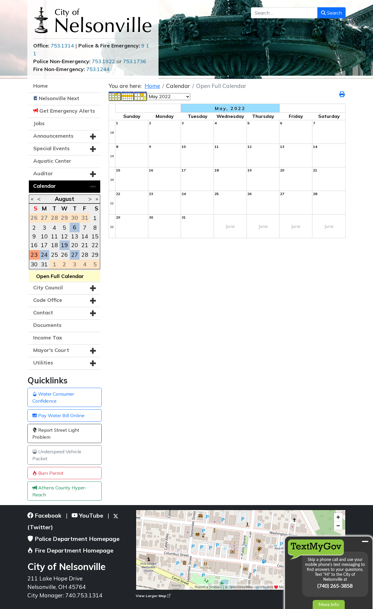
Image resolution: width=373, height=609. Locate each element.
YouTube (90, 515)
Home (40, 85)
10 (44, 236)
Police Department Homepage (76, 538)
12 (64, 236)
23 (34, 254)
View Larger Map (151, 596)
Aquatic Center (52, 160)
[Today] (140, 96)
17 (44, 245)
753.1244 (98, 69)
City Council (48, 287)
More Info (329, 604)
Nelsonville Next (59, 98)
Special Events (51, 148)
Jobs (39, 123)
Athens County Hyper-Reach (59, 491)
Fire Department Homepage (73, 550)
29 (95, 254)
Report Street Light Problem (55, 433)
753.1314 (62, 45)
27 (74, 254)
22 (95, 245)
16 (34, 245)
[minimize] (365, 541)
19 (64, 245)
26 (64, 254)
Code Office (47, 300)
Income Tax (47, 337)
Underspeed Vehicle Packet (56, 455)
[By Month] (115, 96)
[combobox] (284, 12)
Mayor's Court (51, 350)
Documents (47, 325)
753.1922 (103, 61)
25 (54, 254)
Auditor (43, 173)
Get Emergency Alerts (67, 110)
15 (95, 236)
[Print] (342, 94)
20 (74, 245)
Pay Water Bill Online (61, 415)
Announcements (53, 135)
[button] (93, 136)
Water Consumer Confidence (53, 397)
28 (84, 254)
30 (34, 264)
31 (44, 264)
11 (54, 236)
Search (334, 13)
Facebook (47, 515)
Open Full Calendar (60, 276)
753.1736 (134, 61)
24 (44, 254)
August (64, 198)
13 (74, 236)
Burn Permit (50, 473)
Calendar (44, 186)
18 (54, 245)
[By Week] (128, 96)
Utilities (43, 362)
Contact (43, 312)
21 (84, 245)
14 (84, 236)
